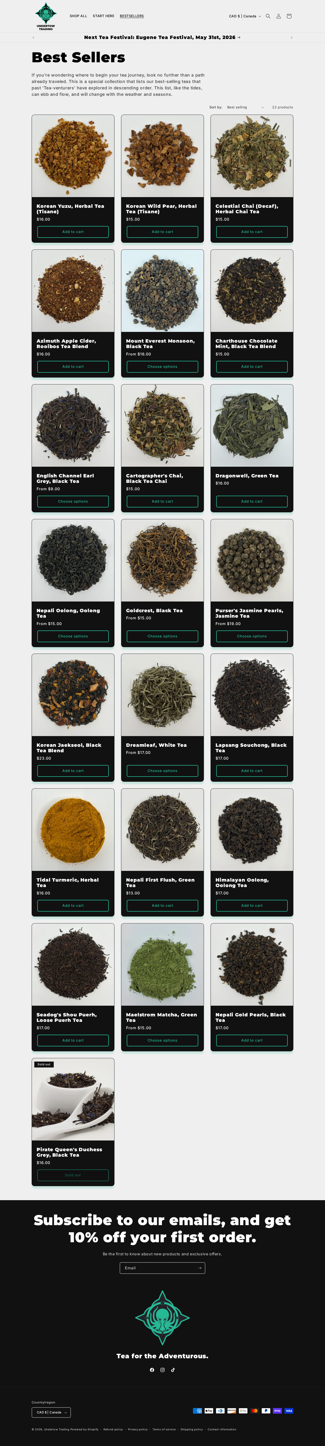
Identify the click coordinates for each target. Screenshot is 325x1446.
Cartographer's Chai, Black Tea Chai (154, 478)
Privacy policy (138, 1429)
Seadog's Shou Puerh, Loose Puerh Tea (67, 1017)
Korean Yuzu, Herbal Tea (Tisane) (70, 209)
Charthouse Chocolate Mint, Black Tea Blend (247, 343)
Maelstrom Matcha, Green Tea (161, 1017)
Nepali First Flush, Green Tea (160, 882)
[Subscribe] (199, 1268)
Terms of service (164, 1429)
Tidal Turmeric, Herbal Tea (68, 882)
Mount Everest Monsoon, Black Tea (160, 343)
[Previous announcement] (33, 37)
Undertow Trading (56, 1429)
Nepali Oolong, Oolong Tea (68, 613)
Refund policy (113, 1429)
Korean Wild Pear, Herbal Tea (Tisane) (161, 209)
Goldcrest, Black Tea (154, 610)
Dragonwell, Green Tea (247, 476)
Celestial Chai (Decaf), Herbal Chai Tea (247, 209)
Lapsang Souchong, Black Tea (251, 747)
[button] (268, 16)
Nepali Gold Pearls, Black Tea (251, 1017)
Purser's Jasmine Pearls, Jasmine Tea (249, 613)
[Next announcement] (291, 37)
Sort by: (215, 107)
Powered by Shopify (84, 1429)
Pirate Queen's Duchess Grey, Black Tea (69, 1152)
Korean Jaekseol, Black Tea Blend (69, 747)
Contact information (222, 1429)
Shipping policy (192, 1429)
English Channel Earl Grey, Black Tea (65, 478)
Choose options (162, 366)
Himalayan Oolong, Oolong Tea (242, 882)
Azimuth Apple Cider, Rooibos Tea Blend (66, 343)
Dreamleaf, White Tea (156, 745)
